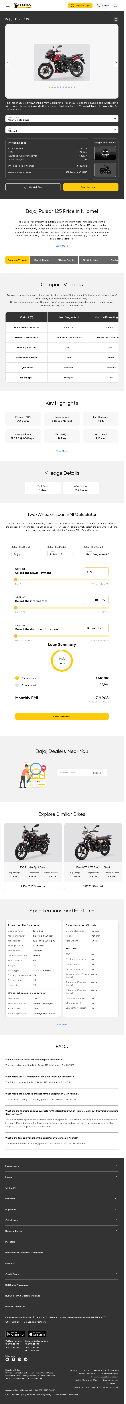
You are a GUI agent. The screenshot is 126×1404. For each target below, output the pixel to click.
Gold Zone (11, 1187)
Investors (10, 1241)
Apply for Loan (88, 187)
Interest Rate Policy (87, 1373)
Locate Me (99, 772)
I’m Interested (61, 716)
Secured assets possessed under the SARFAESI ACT (77, 1316)
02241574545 (32, 1349)
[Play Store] (15, 1333)
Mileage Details (66, 260)
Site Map (114, 1369)
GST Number (12, 1321)
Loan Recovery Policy (109, 1373)
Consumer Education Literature (104, 1376)
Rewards (10, 1262)
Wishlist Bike (35, 187)
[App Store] (38, 1333)
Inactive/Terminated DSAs (86, 1379)
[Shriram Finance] (23, 5)
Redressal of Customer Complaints (24, 1251)
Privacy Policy (100, 1369)
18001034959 (12, 1343)
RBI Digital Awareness (17, 1284)
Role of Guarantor (15, 1305)
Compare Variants (17, 260)
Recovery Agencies (110, 1379)
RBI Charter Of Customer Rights (22, 1295)
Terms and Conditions (79, 1369)
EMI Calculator (90, 260)
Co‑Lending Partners (35, 1321)
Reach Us (114, 1382)
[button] (49, 87)
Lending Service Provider (18, 1316)
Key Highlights (41, 260)
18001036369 (12, 1346)
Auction (40, 1316)
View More (62, 245)
